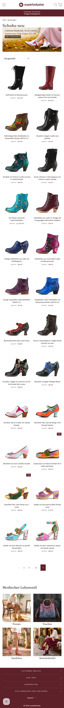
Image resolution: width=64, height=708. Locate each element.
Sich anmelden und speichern (31, 691)
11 (36, 568)
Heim (4, 20)
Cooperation (31, 684)
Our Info (31, 678)
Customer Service (31, 671)
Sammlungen (12, 20)
